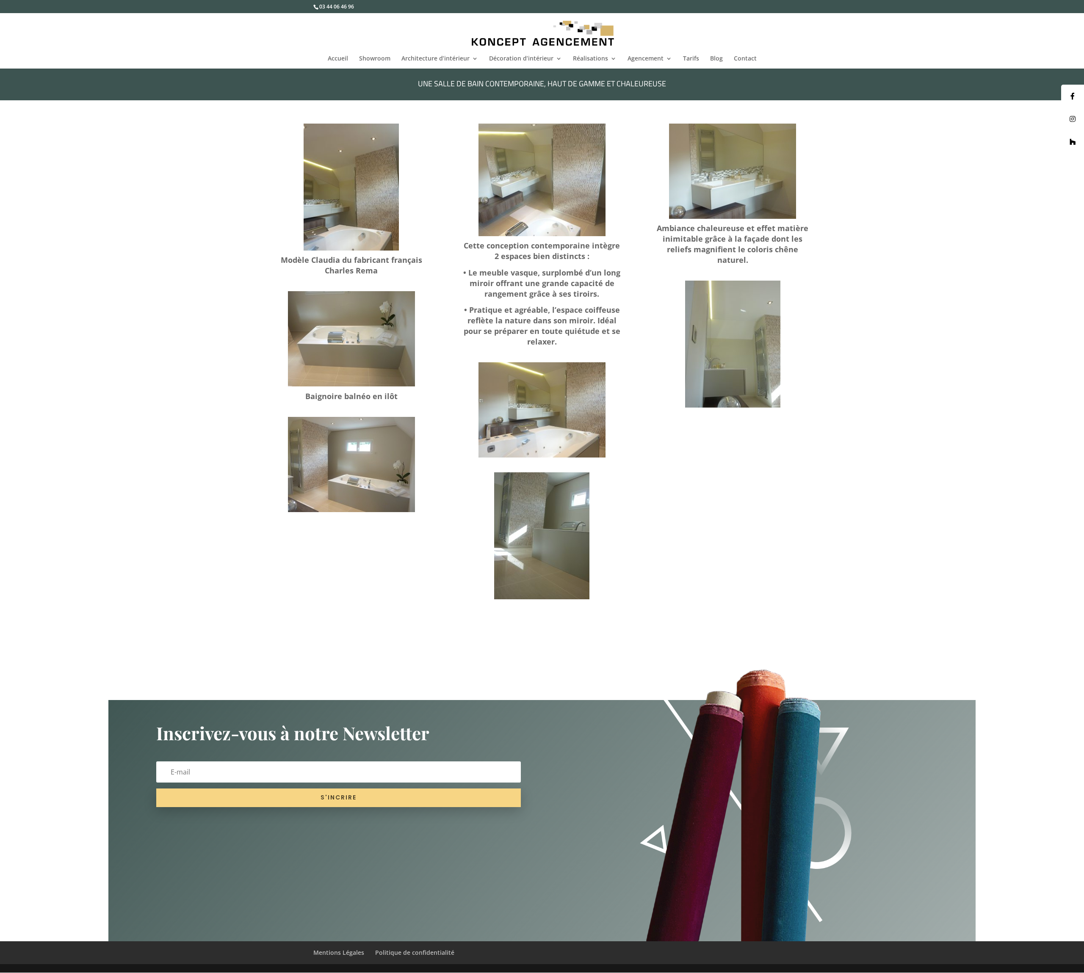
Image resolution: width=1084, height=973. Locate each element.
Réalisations (590, 58)
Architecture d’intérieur (435, 58)
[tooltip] (1072, 96)
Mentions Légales (338, 952)
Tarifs (691, 58)
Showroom (374, 58)
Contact (745, 58)
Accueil (338, 58)
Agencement (646, 58)
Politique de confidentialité (414, 952)
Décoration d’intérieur (521, 58)
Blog (716, 58)
